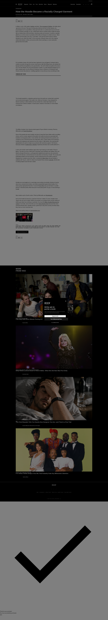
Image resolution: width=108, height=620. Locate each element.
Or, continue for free (55, 322)
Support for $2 (55, 316)
